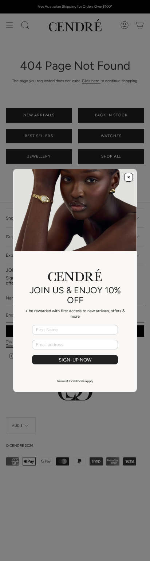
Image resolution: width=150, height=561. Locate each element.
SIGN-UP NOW (75, 360)
